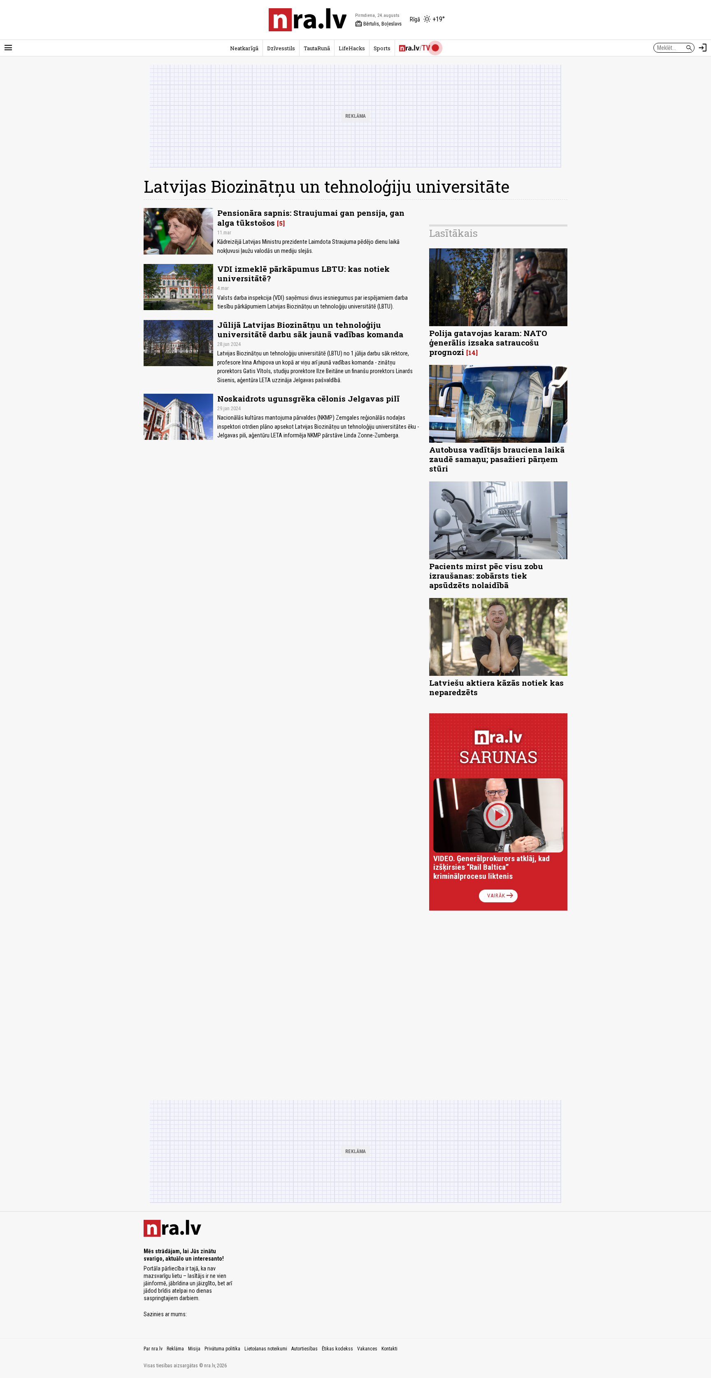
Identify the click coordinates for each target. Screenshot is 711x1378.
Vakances (367, 1349)
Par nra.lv (153, 1349)
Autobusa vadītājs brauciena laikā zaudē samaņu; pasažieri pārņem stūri (497, 459)
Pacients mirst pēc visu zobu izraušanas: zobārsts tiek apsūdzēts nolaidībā (486, 575)
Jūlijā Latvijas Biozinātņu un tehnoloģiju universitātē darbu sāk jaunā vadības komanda (310, 329)
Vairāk (501, 896)
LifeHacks (352, 48)
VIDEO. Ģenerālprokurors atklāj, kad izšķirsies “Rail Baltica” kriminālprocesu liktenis (491, 867)
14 (472, 352)
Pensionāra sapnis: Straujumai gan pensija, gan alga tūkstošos (310, 217)
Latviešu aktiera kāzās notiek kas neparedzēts (496, 687)
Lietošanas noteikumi (265, 1349)
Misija (194, 1349)
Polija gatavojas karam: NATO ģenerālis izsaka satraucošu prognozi (488, 342)
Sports (382, 48)
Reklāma (175, 1349)
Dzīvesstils (281, 48)
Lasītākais (453, 233)
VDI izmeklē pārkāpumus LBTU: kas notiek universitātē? (303, 273)
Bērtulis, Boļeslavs (378, 24)
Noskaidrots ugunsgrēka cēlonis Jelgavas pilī (308, 398)
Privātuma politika (222, 1349)
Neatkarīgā (244, 48)
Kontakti (389, 1349)
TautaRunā (317, 48)
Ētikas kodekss (337, 1349)
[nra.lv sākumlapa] (308, 19)
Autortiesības (304, 1349)
